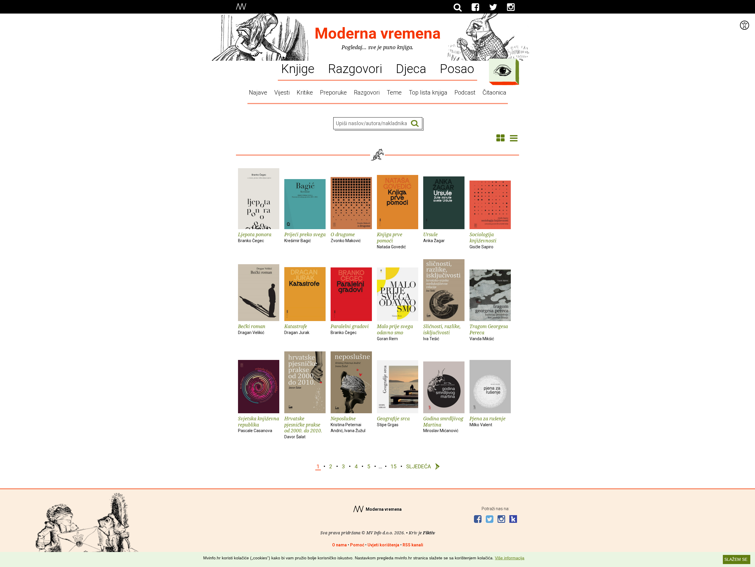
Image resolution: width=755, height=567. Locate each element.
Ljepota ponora (254, 237)
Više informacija (509, 558)
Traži (415, 123)
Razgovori (355, 68)
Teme (394, 92)
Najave (258, 92)
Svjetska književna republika (258, 424)
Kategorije (502, 70)
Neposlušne (348, 424)
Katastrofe (296, 329)
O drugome (346, 237)
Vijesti (282, 92)
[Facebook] (475, 7)
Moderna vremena (378, 33)
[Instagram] (511, 7)
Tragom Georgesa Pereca (489, 332)
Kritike (305, 92)
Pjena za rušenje (487, 421)
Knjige (297, 68)
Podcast (464, 92)
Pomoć (357, 545)
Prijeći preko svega (305, 237)
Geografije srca (393, 421)
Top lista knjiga (428, 92)
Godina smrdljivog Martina (443, 424)
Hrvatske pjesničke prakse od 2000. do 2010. (303, 427)
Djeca (411, 68)
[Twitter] (493, 7)
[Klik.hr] (513, 520)
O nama (339, 545)
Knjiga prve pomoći (391, 240)
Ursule (434, 237)
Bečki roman (251, 329)
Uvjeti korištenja (383, 545)
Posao (457, 68)
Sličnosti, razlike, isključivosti (442, 332)
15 (393, 466)
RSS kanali (413, 545)
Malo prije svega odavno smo (395, 332)
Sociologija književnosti (483, 240)
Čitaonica (494, 92)
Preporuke (333, 92)
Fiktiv (429, 532)
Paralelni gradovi (350, 329)
